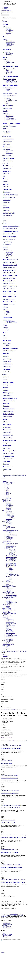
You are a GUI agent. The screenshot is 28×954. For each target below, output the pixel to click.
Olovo (7, 133)
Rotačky (8, 314)
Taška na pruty (9, 99)
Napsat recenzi (8, 737)
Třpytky (5, 307)
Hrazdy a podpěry (10, 80)
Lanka (5, 332)
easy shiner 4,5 (9, 254)
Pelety (7, 345)
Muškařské (8, 33)
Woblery (5, 325)
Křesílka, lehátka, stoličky (10, 85)
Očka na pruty (7, 424)
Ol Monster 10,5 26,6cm (11, 322)
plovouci (5, 740)
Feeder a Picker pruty (10, 42)
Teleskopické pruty (10, 44)
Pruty (4, 37)
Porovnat (6, 735)
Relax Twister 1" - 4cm (9, 281)
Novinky (5, 936)
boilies (9, 740)
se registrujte (14, 709)
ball (24, 740)
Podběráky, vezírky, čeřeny (10, 66)
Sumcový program (8, 158)
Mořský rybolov (7, 146)
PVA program (7, 445)
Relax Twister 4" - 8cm (9, 296)
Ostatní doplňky (9, 153)
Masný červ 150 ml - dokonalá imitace (9, 778)
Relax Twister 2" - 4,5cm (10, 286)
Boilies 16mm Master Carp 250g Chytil (9, 793)
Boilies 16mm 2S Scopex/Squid (8, 822)
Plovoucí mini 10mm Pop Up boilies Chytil (10, 807)
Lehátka (7, 90)
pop (17, 740)
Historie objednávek (7, 934)
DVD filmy (6, 403)
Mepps (7, 311)
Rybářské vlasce (9, 53)
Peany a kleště (7, 430)
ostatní (7, 330)
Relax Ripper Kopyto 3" (10, 265)
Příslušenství (8, 73)
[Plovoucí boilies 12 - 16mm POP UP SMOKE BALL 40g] (14, 651)
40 (26, 740)
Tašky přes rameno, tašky (11, 100)
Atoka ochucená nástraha (10, 231)
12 (11, 740)
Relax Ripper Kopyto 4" (10, 270)
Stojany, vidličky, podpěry (10, 76)
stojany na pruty (20, 915)
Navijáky (5, 24)
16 (13, 740)
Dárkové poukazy (10, 118)
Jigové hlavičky (7, 242)
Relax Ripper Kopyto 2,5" (10, 259)
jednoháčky (8, 61)
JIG (7, 63)
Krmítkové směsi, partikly (10, 348)
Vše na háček (7, 369)
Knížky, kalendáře (8, 414)
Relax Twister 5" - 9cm (9, 302)
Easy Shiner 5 (9, 255)
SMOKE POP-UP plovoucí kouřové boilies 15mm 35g (13, 882)
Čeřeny (7, 70)
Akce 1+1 (8, 114)
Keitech (5, 247)
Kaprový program (8, 139)
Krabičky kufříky (8, 105)
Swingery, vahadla (8, 456)
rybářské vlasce (4, 916)
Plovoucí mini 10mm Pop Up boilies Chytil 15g (11, 867)
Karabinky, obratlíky (9, 408)
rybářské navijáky (13, 915)
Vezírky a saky (9, 72)
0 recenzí (2, 737)
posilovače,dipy (7, 358)
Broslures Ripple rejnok (10, 236)
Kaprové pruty (9, 43)
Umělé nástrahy (7, 364)
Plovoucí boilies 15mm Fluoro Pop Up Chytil (11, 748)
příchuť (2, 732)
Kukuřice (5, 353)
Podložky (8, 98)
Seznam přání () (7, 935)
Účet (4, 933)
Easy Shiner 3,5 (9, 252)
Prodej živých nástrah (8, 927)
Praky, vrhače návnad (9, 440)
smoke (21, 740)
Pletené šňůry (9, 54)
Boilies (7, 344)
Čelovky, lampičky (10, 116)
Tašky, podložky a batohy (10, 93)
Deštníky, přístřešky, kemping (11, 123)
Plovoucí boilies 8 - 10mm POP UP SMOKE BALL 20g (13, 837)
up (19, 740)
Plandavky (8, 312)
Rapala (7, 313)
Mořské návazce (9, 150)
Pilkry (7, 151)
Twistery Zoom (7, 317)
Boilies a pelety (7, 340)
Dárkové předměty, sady (11, 119)
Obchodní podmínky (7, 924)
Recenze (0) (5, 656)
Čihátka (7, 117)
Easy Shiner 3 (9, 250)
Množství (3, 733)
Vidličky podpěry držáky (11, 82)
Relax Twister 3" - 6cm (9, 291)
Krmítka (8, 132)
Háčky (5, 57)
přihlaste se (6, 709)
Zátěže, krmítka (7, 129)
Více (7, 34)
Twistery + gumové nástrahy (11, 226)
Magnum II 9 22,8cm (10, 321)
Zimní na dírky (9, 45)
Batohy (7, 97)
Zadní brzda (8, 29)
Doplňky (5, 111)
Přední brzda (8, 28)
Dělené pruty (9, 40)
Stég (8, 720)
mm (15, 740)
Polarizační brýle (8, 435)
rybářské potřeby (14, 914)
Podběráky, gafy (9, 71)
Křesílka (8, 89)
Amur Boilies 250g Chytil (6, 763)
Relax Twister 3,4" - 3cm (10, 275)
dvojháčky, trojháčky (10, 62)
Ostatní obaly (9, 101)
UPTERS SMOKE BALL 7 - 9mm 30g (9, 852)
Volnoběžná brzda (10, 30)
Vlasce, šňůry (7, 49)
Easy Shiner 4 (9, 253)
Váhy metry (6, 461)
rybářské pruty (6, 915)
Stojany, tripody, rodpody (11, 81)
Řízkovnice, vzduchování (10, 451)
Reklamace (5, 925)
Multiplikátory (9, 31)
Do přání (2, 735)
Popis (4, 654)
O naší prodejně (6, 923)
